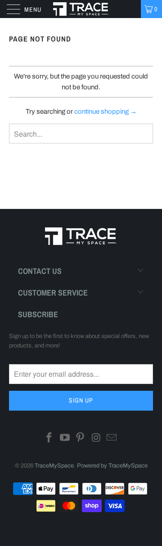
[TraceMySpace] (81, 9)
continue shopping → (105, 111)
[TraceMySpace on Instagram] (96, 438)
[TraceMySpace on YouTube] (65, 438)
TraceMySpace (54, 466)
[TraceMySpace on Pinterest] (80, 438)
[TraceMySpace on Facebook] (49, 438)
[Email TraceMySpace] (112, 438)
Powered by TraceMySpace (112, 466)
